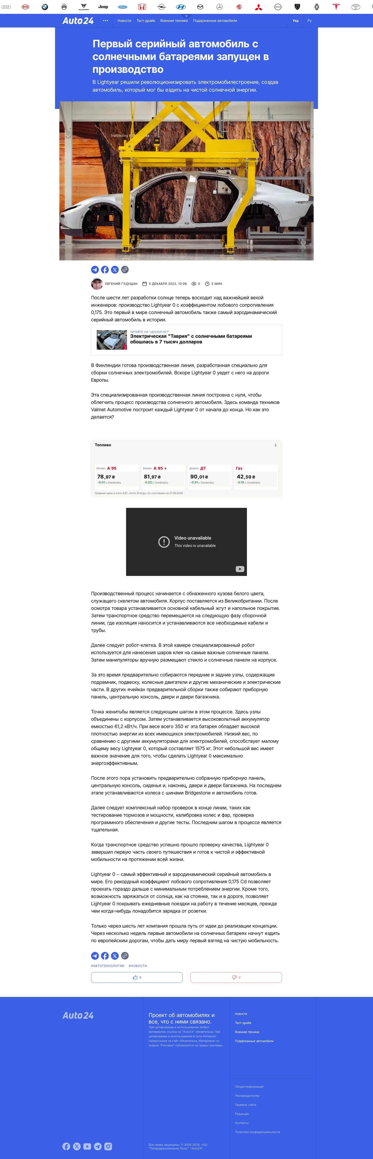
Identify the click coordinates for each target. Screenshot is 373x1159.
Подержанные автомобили (215, 20)
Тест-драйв (146, 20)
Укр (296, 20)
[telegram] (95, 270)
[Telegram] (98, 1146)
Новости (124, 20)
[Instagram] (108, 1146)
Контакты (241, 1123)
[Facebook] (66, 1146)
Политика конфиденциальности (257, 1132)
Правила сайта (245, 1105)
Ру (310, 20)
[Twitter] (77, 1146)
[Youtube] (87, 1146)
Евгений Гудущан (121, 284)
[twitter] (115, 270)
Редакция (242, 1114)
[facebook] (105, 270)
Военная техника (174, 20)
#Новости (138, 966)
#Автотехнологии (108, 966)
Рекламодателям (247, 1096)
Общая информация (249, 1087)
